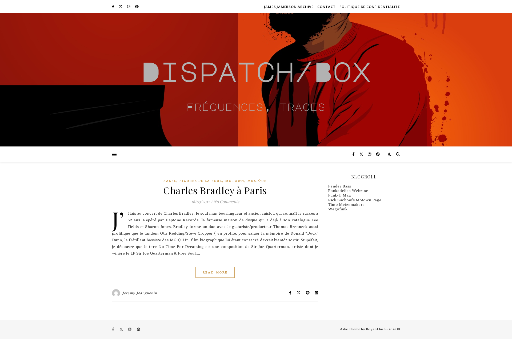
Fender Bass (339, 186)
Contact (326, 6)
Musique (257, 181)
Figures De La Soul (200, 181)
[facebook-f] (113, 7)
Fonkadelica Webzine (348, 191)
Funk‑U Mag (339, 195)
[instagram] (129, 7)
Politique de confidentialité (369, 6)
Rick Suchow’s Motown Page (354, 200)
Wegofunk (337, 209)
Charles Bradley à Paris (215, 190)
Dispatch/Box (256, 71)
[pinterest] (137, 7)
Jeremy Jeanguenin (139, 293)
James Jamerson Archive (289, 6)
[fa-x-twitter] (121, 7)
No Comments (226, 201)
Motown (234, 181)
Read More (215, 272)
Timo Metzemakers (346, 204)
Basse (169, 181)
